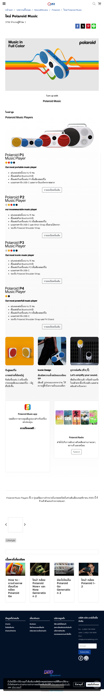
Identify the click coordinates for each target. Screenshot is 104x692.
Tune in (76, 451)
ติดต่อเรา (33, 624)
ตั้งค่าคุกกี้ (79, 684)
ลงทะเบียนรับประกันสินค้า (63, 627)
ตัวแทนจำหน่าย (10, 631)
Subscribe (84, 652)
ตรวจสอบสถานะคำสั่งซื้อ (62, 634)
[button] (93, 3)
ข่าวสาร (7, 624)
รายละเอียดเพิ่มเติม (52, 190)
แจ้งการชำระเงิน (59, 631)
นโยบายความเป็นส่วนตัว (38, 631)
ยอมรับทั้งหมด (93, 684)
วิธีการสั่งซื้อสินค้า (60, 624)
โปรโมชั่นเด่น (9, 627)
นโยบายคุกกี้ (16, 687)
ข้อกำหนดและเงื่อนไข (37, 627)
